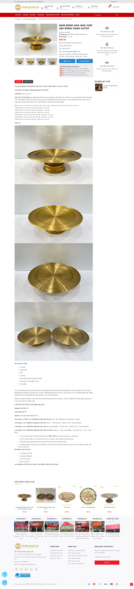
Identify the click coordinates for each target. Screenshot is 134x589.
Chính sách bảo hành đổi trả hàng (77, 555)
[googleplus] (26, 569)
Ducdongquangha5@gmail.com (27, 564)
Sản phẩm (33, 14)
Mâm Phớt (67, 507)
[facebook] (21, 569)
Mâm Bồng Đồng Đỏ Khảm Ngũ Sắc (46, 508)
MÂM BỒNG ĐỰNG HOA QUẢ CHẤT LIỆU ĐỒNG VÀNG (24, 508)
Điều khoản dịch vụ (55, 558)
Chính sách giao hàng (74, 553)
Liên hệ (77, 14)
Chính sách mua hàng (74, 561)
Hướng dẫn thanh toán (56, 553)
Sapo (55, 584)
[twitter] (16, 569)
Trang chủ (18, 14)
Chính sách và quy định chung (76, 550)
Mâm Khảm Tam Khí (109, 507)
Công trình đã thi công (53, 14)
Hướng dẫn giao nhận (56, 555)
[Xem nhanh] (26, 511)
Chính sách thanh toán (74, 558)
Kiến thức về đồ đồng (67, 14)
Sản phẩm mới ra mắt (102, 81)
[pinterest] (36, 569)
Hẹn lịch (68, 61)
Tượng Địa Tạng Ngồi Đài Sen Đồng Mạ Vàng (116, 85)
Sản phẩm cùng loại (25, 481)
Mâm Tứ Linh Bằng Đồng (88, 507)
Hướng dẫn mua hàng (56, 550)
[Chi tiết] (22, 511)
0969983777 (85, 61)
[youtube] (31, 569)
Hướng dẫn (40, 14)
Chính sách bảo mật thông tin (76, 563)
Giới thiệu (26, 14)
